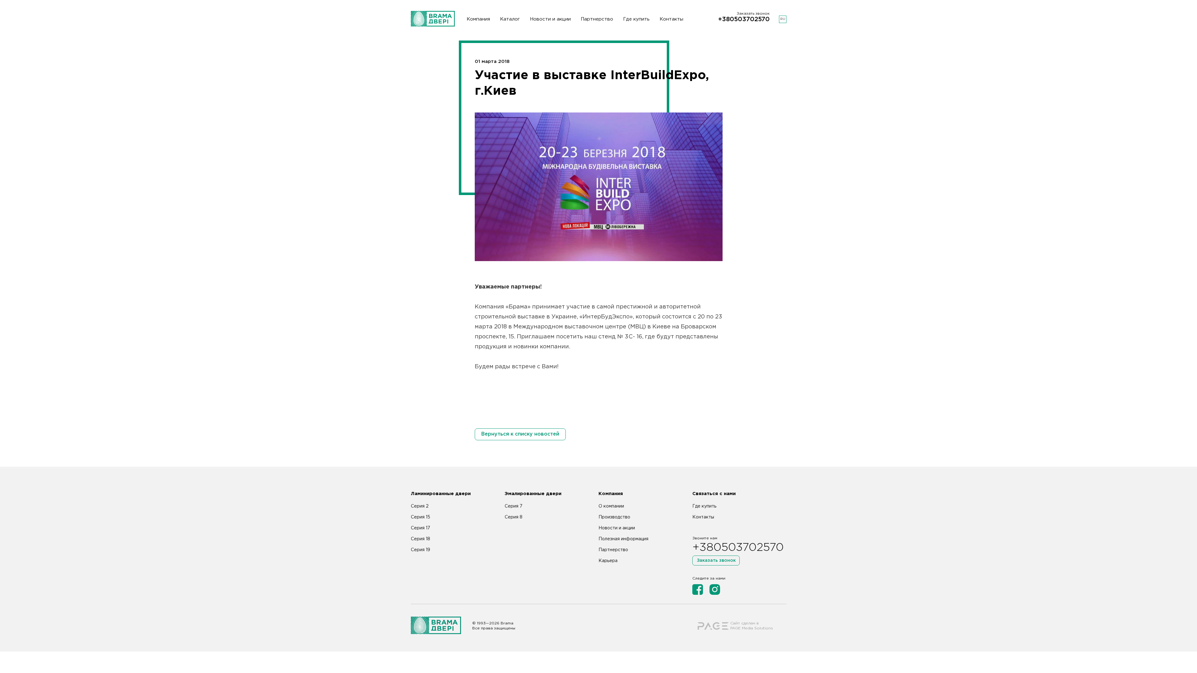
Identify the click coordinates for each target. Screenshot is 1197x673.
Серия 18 (420, 539)
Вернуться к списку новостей (520, 434)
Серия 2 (420, 506)
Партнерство (597, 19)
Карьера (608, 561)
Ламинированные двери (441, 494)
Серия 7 (513, 506)
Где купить (636, 19)
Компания (478, 19)
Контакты (671, 19)
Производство (614, 517)
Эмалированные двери (533, 494)
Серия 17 (420, 528)
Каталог (510, 19)
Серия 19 (420, 550)
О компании (611, 506)
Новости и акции (550, 19)
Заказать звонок (716, 560)
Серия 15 (420, 517)
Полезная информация (623, 539)
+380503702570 (744, 19)
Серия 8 (513, 517)
